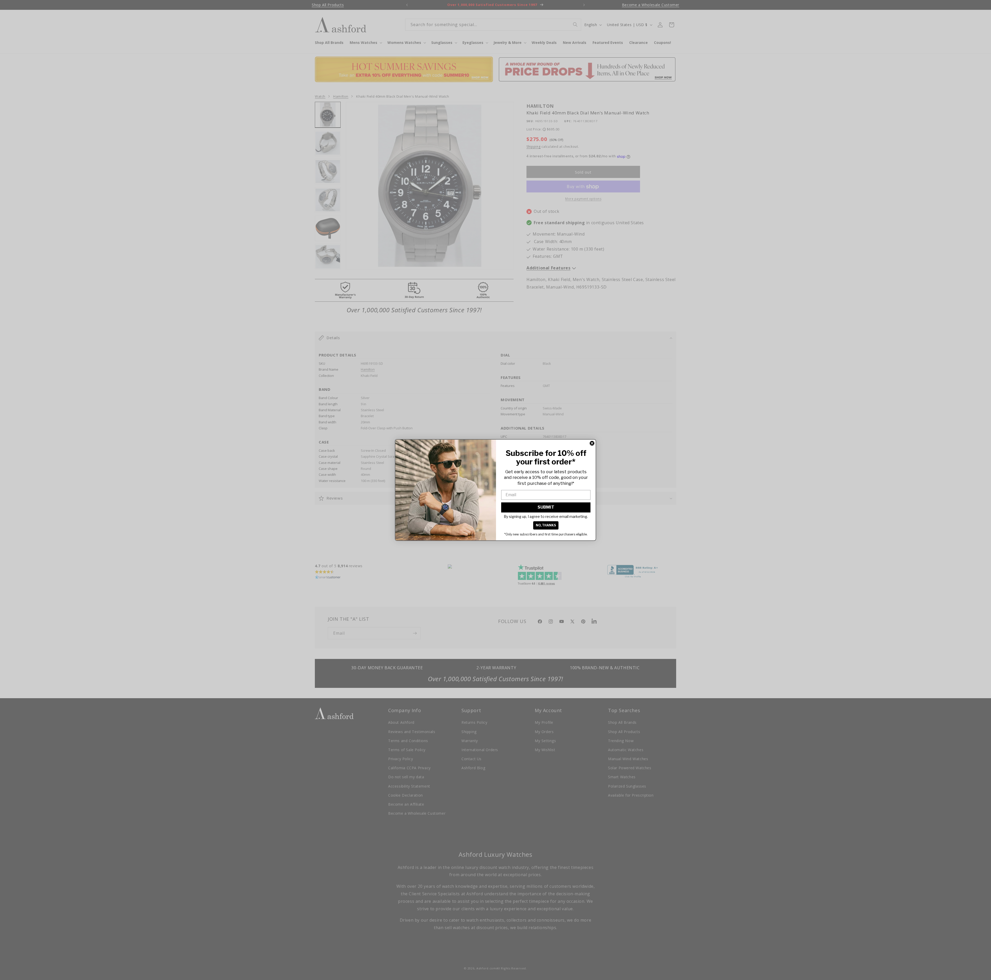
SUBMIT (546, 507)
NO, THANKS (546, 525)
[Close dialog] (592, 443)
